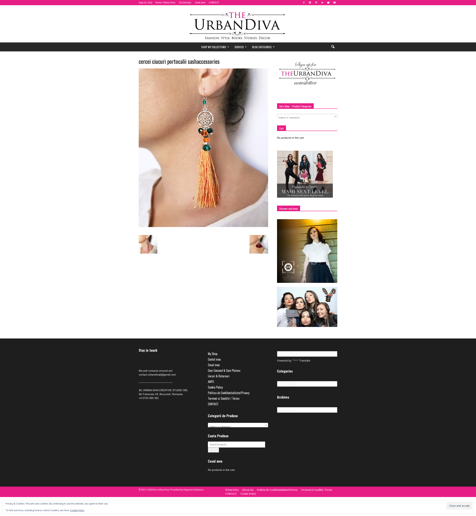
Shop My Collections (213, 47)
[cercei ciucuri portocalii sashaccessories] (203, 226)
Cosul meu (200, 2)
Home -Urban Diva (165, 2)
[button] (332, 46)
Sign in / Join (145, 2)
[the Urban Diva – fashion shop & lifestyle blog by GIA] (238, 23)
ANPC (211, 381)
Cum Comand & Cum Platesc (224, 370)
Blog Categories (262, 47)
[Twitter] (328, 2)
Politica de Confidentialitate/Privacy (228, 393)
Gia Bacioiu (185, 2)
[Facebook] (304, 2)
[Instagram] (310, 2)
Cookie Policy (215, 387)
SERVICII (239, 47)
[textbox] (307, 118)
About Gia (247, 489)
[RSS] (322, 2)
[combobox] (307, 116)
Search (213, 450)
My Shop (212, 354)
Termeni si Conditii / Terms (223, 398)
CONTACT (214, 2)
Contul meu (214, 359)
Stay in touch (148, 350)
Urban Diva (232, 489)
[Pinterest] (316, 2)
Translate (304, 360)
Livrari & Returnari (218, 376)
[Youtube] (334, 2)
